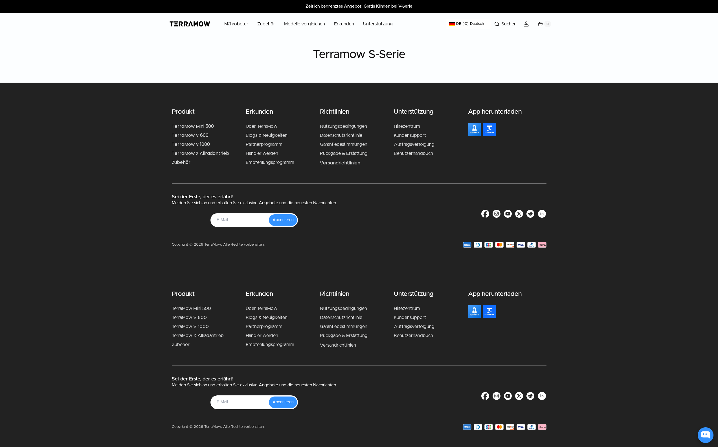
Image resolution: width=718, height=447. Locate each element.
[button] (505, 24)
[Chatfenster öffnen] (705, 435)
